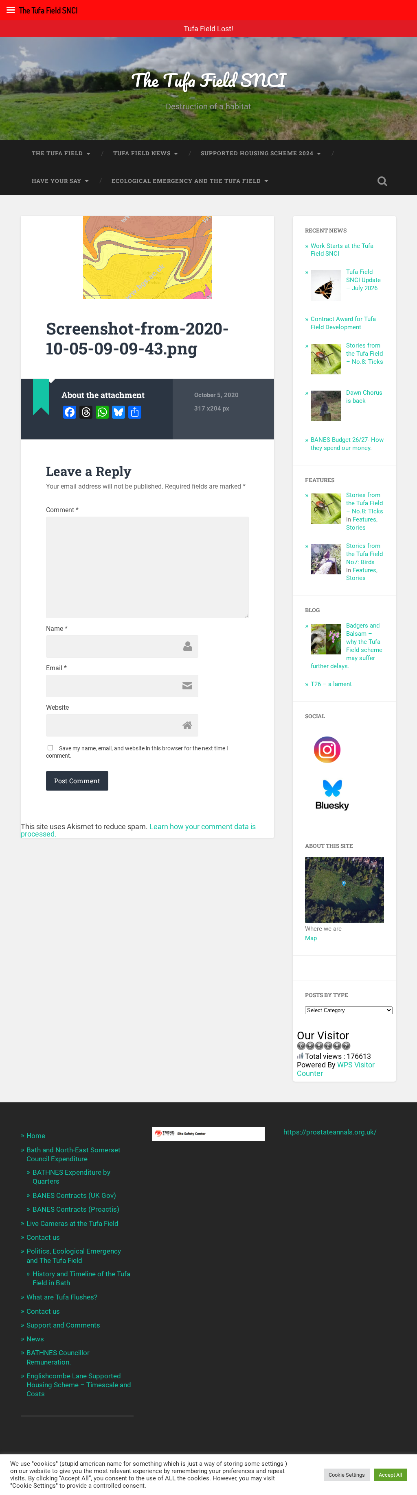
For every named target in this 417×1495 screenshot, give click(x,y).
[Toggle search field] (382, 181)
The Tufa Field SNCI (208, 79)
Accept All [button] (390, 1475)
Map (311, 938)
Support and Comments (63, 1325)
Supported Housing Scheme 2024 (257, 153)
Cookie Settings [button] (347, 1475)
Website (57, 707)
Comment (62, 510)
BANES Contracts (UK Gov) (74, 1195)
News (35, 1339)
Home (35, 1136)
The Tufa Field (57, 153)
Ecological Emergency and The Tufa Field (186, 181)
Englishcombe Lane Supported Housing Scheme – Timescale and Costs (78, 1385)
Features (364, 519)
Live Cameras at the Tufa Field (72, 1223)
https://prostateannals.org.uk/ (330, 1132)
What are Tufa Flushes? (61, 1297)
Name (57, 629)
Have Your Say (56, 181)
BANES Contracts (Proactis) (76, 1209)
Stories (356, 527)
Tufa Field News (142, 153)
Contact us (43, 1237)
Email (56, 668)
